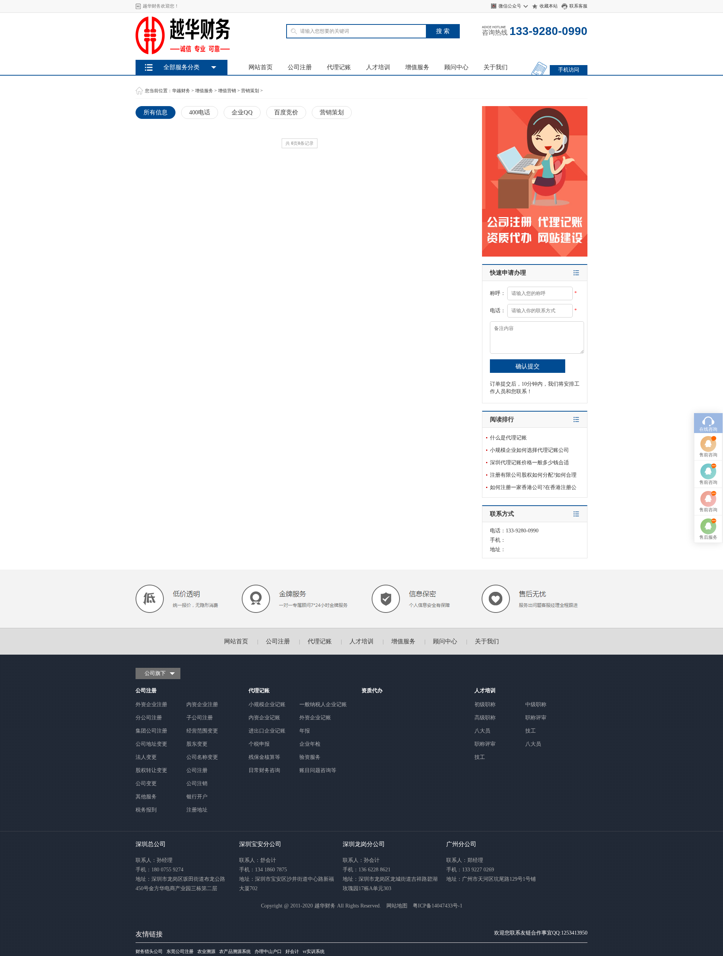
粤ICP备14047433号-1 (437, 906)
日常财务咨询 (264, 770)
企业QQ (242, 112)
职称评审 (535, 717)
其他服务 (146, 796)
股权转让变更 (151, 770)
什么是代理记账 (508, 438)
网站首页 (261, 67)
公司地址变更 (151, 744)
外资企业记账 (315, 717)
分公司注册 (149, 717)
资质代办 (372, 690)
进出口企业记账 (267, 731)
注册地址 (196, 810)
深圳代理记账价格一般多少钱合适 (529, 462)
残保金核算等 (264, 757)
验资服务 (309, 757)
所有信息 (155, 112)
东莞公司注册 (180, 951)
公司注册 (300, 67)
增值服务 (417, 67)
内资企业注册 (202, 704)
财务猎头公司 (149, 951)
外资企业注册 (151, 704)
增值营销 (227, 90)
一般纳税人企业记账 (323, 704)
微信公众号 (510, 6)
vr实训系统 (314, 951)
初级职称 (485, 704)
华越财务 (181, 90)
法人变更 (146, 757)
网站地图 (396, 906)
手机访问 (568, 70)
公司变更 (146, 783)
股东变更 (196, 744)
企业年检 (309, 744)
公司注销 (196, 783)
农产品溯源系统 (235, 951)
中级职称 (535, 704)
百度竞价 (286, 112)
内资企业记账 (264, 717)
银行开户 (196, 796)
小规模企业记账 (267, 704)
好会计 (292, 951)
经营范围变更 (202, 731)
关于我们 (496, 67)
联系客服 (578, 6)
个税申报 (259, 744)
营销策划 (250, 90)
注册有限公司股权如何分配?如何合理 (533, 475)
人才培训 (378, 67)
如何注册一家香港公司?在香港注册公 (533, 487)
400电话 (199, 112)
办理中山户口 (268, 951)
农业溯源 (206, 951)
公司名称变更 (202, 757)
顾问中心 (456, 67)
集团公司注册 (151, 731)
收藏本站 (549, 6)
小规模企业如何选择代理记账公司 (529, 450)
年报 (304, 731)
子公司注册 (199, 717)
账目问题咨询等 (317, 770)
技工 (530, 731)
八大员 (482, 731)
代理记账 (339, 67)
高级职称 (485, 717)
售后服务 (708, 537)
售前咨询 (708, 454)
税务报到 (146, 810)
